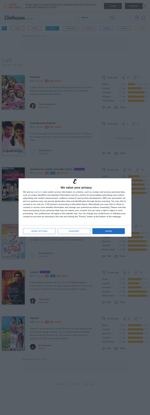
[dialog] (75, 207)
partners (38, 192)
